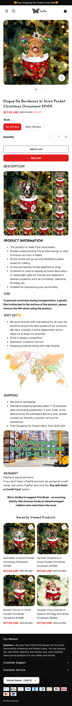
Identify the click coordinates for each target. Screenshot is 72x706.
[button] (6, 11)
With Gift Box (33, 126)
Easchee (14, 701)
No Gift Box (12, 126)
